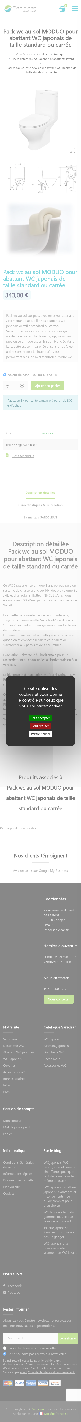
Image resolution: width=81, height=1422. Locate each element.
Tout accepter (40, 717)
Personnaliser (40, 734)
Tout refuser (40, 725)
